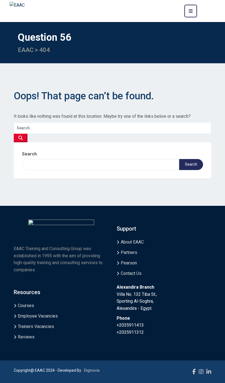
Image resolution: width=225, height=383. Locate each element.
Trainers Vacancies (36, 326)
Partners (129, 252)
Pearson (129, 263)
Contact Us (131, 273)
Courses (26, 305)
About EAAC (132, 242)
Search (29, 154)
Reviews (26, 337)
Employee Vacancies (38, 316)
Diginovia (92, 370)
